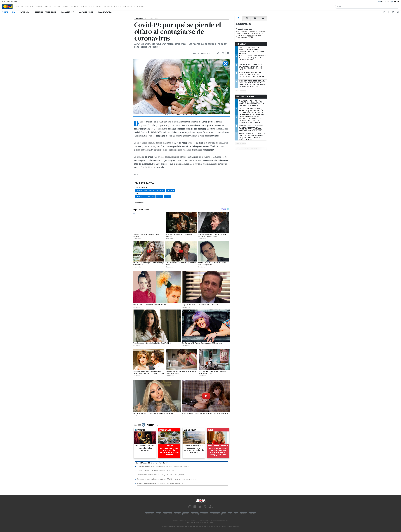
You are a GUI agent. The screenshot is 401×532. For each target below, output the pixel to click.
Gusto (167, 197)
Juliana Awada (104, 12)
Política (19, 7)
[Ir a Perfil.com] (395, 1)
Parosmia (170, 190)
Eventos (83, 7)
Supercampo (215, 513)
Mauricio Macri (86, 12)
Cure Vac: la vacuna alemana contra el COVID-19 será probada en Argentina (166, 479)
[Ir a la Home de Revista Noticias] (7, 7)
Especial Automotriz (112, 7)
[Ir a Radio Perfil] (383, 1)
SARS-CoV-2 (160, 190)
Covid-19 (139, 190)
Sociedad (29, 7)
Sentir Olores (141, 197)
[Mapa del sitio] (211, 506)
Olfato (159, 197)
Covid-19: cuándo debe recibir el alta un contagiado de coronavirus (163, 466)
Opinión (74, 7)
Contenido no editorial (133, 7)
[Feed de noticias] (398, 12)
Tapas (98, 7)
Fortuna (177, 513)
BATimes (253, 513)
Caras (158, 513)
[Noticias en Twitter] (393, 12)
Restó (91, 7)
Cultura (57, 7)
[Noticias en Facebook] (388, 12)
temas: (137, 194)
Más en (137, 425)
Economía (39, 7)
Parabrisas (204, 513)
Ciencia (66, 7)
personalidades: (141, 187)
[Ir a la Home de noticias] (200, 500)
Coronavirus (149, 190)
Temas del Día (8, 12)
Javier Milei (25, 12)
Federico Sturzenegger (46, 12)
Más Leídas (241, 44)
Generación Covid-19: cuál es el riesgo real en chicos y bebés (160, 475)
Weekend (195, 513)
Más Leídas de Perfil (245, 96)
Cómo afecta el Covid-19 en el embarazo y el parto (156, 470)
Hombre (185, 513)
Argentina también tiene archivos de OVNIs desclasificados (160, 483)
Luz (230, 513)
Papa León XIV (67, 12)
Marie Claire (168, 513)
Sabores (151, 197)
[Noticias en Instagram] (384, 12)
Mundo (48, 7)
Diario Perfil (150, 513)
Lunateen (243, 513)
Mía (236, 513)
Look (224, 513)
